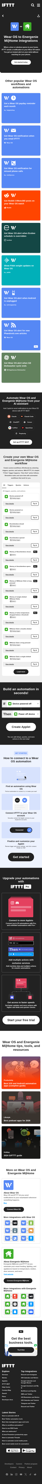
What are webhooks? (9, 1431)
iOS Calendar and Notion (29, 1378)
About (29, 1467)
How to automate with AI (10, 1416)
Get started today (21, 62)
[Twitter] (26, 1474)
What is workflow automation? (12, 1425)
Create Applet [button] (21, 726)
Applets (4, 1381)
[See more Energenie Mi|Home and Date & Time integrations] (11, 1304)
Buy (5, 1203)
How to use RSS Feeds (10, 1428)
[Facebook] (7, 1474)
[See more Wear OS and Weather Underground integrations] (11, 1222)
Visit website (8, 1274)
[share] (38, 15)
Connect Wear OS (14, 1209)
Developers (9, 1464)
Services (5, 1374)
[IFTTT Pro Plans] (35, 552)
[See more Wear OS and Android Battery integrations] (11, 1230)
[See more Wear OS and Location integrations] (27, 1238)
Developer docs (7, 1399)
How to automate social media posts (14, 1441)
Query (14, 554)
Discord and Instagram (29, 1374)
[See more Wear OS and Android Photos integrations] (27, 1230)
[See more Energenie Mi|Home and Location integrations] (27, 1304)
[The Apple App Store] (13, 1450)
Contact (13, 1467)
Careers (19, 1464)
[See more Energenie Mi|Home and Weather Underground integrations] (27, 1296)
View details (10, 503)
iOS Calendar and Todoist (30, 1400)
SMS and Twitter (26, 1394)
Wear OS (10, 37)
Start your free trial (21, 1020)
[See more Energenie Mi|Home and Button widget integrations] (11, 1296)
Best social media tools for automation (15, 1444)
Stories (4, 1378)
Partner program (31, 1464)
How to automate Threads (11, 1437)
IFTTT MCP (6, 1384)
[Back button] (3, 15)
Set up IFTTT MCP (21, 442)
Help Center (6, 1387)
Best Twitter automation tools (12, 1419)
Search (4, 1393)
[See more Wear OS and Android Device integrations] (27, 1222)
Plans (4, 1396)
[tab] (4, 485)
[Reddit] (35, 1474)
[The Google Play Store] (29, 1450)
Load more (21, 672)
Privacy (22, 1467)
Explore (5, 1371)
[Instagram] (16, 1474)
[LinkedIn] (11, 1474)
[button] (38, 5)
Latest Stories (9, 1412)
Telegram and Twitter (28, 1403)
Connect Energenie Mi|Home (18, 1281)
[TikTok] (30, 1474)
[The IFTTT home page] (8, 5)
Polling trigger (16, 498)
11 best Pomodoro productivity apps (14, 1434)
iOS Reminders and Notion (30, 1397)
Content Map (6, 1390)
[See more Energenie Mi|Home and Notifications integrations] (11, 1311)
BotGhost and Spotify (28, 1391)
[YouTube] (21, 1474)
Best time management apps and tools (15, 1422)
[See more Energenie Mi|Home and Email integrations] (27, 1311)
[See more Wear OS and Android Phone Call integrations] (11, 1238)
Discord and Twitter (28, 1406)
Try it (35, 504)
